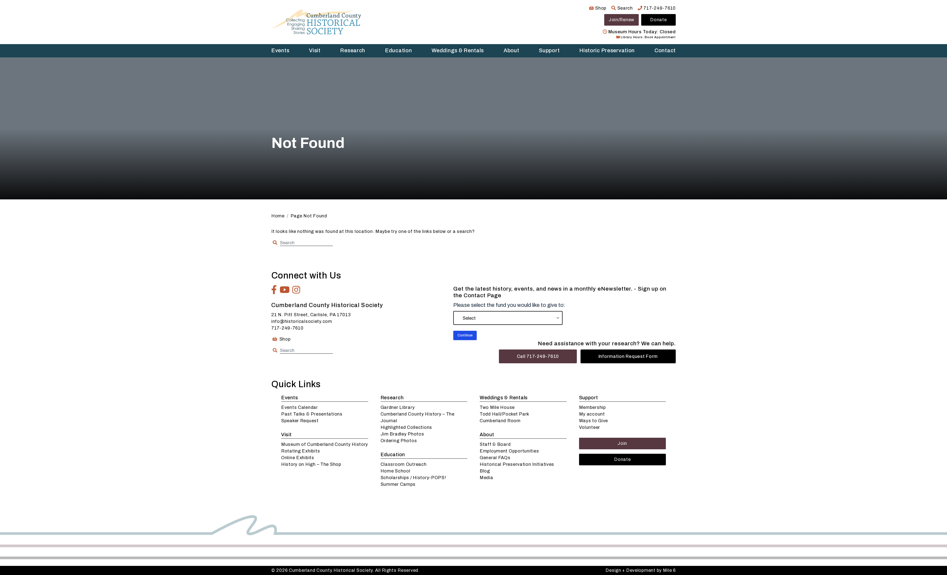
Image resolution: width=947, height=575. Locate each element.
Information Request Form (628, 356)
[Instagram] (296, 289)
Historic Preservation (607, 50)
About (511, 50)
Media (486, 477)
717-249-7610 (659, 8)
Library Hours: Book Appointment (648, 37)
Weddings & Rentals (458, 50)
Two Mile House (497, 407)
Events (280, 50)
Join (622, 443)
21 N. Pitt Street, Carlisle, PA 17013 (311, 314)
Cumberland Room (500, 420)
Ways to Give (593, 420)
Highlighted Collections (406, 427)
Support (549, 50)
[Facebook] (274, 289)
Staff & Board (495, 444)
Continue (465, 335)
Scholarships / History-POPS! (413, 477)
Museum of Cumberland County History (324, 444)
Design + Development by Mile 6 (640, 570)
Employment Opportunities (509, 451)
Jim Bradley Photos (402, 434)
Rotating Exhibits (300, 451)
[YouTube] (285, 289)
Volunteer (589, 427)
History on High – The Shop (311, 464)
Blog (485, 471)
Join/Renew (621, 19)
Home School (395, 471)
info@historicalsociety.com (301, 321)
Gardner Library (398, 407)
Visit (315, 50)
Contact (665, 50)
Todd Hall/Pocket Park (504, 414)
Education (398, 50)
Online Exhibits (297, 457)
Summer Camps (398, 484)
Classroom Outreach (404, 464)
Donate (658, 19)
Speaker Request (300, 420)
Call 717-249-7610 (538, 356)
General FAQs (495, 457)
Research (352, 50)
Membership (592, 407)
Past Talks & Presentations (312, 414)
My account (592, 414)
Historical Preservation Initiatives (517, 464)
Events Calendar (299, 407)
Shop (600, 8)
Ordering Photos (399, 440)
